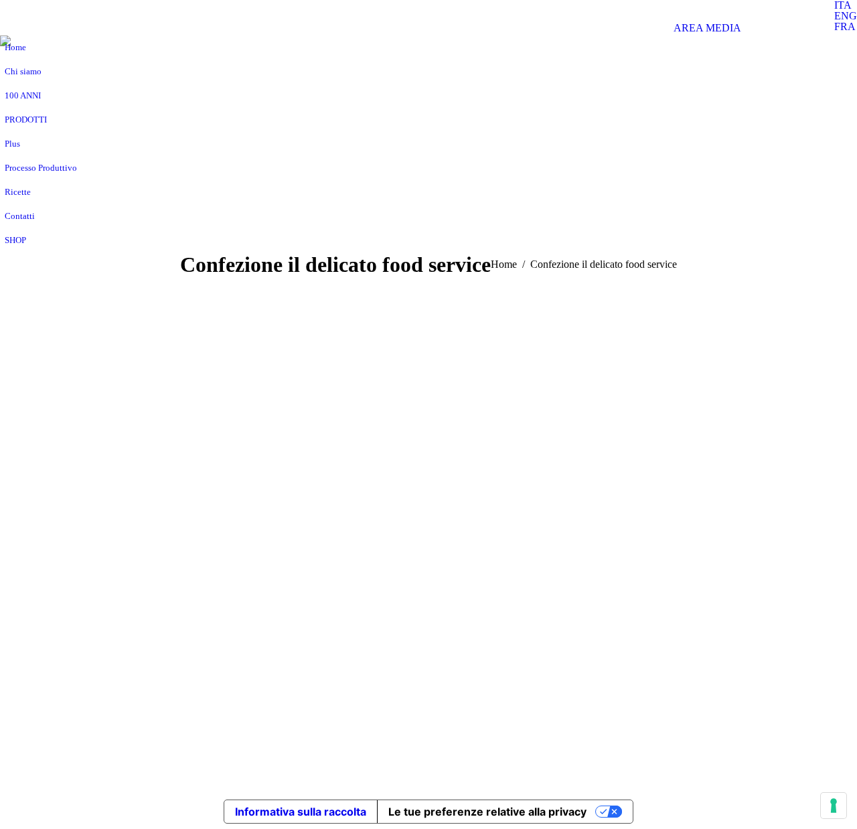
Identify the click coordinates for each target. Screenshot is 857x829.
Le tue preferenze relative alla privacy (487, 811)
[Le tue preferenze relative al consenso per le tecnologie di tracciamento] (833, 805)
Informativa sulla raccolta (300, 811)
